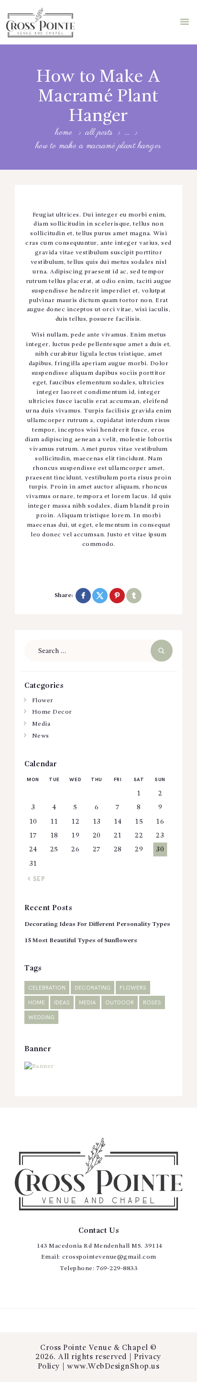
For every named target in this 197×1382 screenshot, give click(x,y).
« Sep (36, 879)
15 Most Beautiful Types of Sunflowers (80, 940)
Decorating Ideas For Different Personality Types (97, 924)
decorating (92, 987)
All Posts (99, 133)
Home (63, 133)
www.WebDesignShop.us (113, 1367)
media (87, 1002)
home (36, 1002)
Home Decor (52, 712)
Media (41, 724)
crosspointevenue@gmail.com (109, 1257)
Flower (43, 700)
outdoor (119, 1002)
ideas (62, 1002)
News (40, 736)
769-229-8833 (116, 1268)
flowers (133, 987)
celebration (47, 987)
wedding (41, 1017)
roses (152, 1002)
